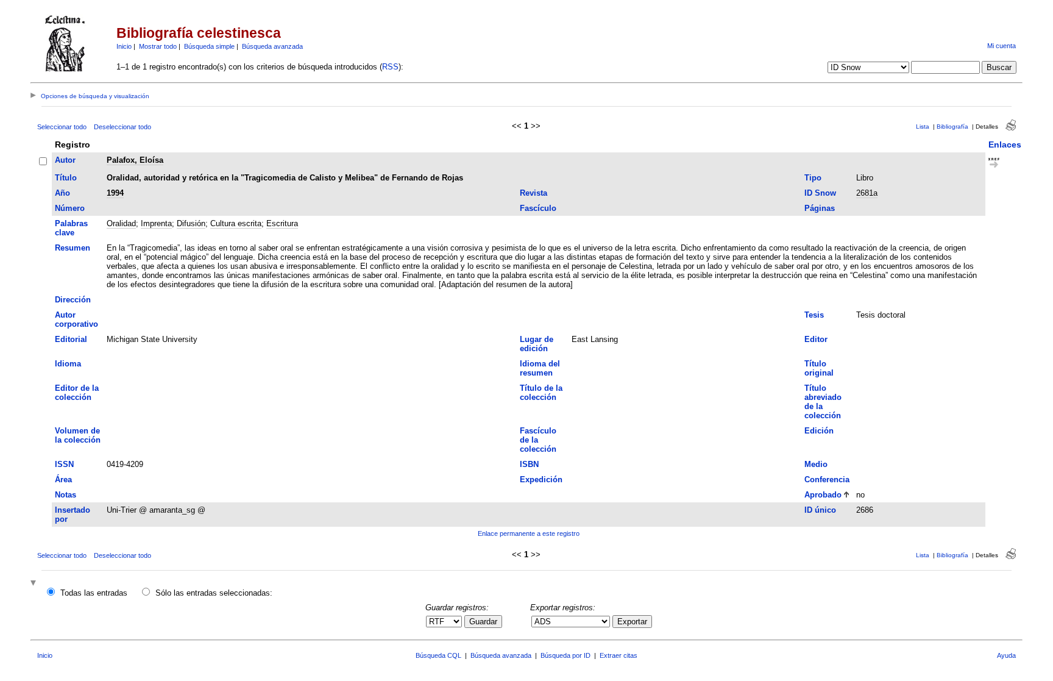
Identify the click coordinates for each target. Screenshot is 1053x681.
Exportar (632, 621)
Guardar (483, 621)
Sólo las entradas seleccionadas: (213, 592)
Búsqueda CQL (438, 655)
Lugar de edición (536, 344)
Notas (65, 494)
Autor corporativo (76, 319)
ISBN (529, 464)
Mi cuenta (1001, 45)
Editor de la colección (77, 392)
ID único (820, 510)
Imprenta (156, 223)
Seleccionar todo (62, 126)
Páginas (819, 208)
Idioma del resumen (540, 368)
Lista (922, 126)
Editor (816, 339)
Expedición (541, 479)
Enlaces (1004, 144)
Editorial (71, 339)
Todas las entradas (93, 592)
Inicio (124, 46)
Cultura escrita (235, 223)
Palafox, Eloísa (135, 160)
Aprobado (823, 494)
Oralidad (121, 223)
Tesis (814, 314)
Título (66, 177)
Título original (819, 368)
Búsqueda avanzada (272, 46)
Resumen (72, 247)
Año (62, 193)
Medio (816, 464)
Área (63, 479)
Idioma (68, 363)
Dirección (73, 299)
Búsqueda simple (209, 46)
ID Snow (820, 193)
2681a (867, 193)
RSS (390, 66)
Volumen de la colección (78, 435)
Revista (533, 193)
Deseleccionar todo (122, 126)
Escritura (282, 223)
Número (70, 208)
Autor (65, 160)
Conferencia (826, 479)
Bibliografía (952, 126)
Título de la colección (541, 392)
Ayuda (1006, 655)
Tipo (812, 177)
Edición (819, 430)
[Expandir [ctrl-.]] (34, 583)
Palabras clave (71, 228)
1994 (115, 193)
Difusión (191, 223)
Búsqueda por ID (565, 655)
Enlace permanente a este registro (529, 533)
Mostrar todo (158, 46)
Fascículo (538, 208)
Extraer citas (618, 655)
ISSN (64, 464)
